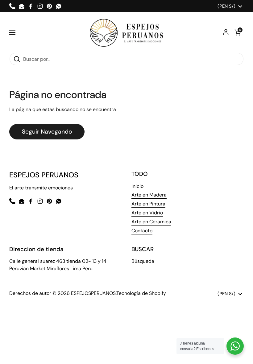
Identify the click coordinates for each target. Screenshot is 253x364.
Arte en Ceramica (151, 221)
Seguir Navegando (47, 131)
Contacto (141, 230)
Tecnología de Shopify (141, 293)
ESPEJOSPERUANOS (93, 293)
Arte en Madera (149, 195)
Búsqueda (142, 261)
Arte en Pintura (148, 204)
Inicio (137, 186)
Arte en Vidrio (147, 212)
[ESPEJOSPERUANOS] (126, 32)
